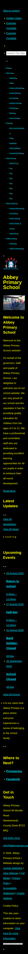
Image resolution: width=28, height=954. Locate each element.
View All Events (11, 694)
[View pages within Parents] (12, 123)
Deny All (20, 943)
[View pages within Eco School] (17, 98)
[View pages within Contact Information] (23, 88)
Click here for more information (11, 933)
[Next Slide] (5, 566)
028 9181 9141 (11, 838)
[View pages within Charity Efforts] (20, 93)
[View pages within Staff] (13, 83)
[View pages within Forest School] (19, 118)
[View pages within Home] (11, 68)
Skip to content (11, 10)
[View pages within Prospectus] (17, 108)
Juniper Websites (12, 868)
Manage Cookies (13, 943)
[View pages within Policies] (15, 113)
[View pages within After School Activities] (10, 133)
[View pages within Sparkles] (16, 143)
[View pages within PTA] (12, 138)
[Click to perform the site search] (6, 61)
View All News (11, 529)
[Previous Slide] (3, 566)
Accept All (6, 943)
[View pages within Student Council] (20, 103)
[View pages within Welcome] (16, 78)
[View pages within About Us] (13, 73)
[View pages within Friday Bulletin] (19, 148)
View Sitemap (10, 873)
